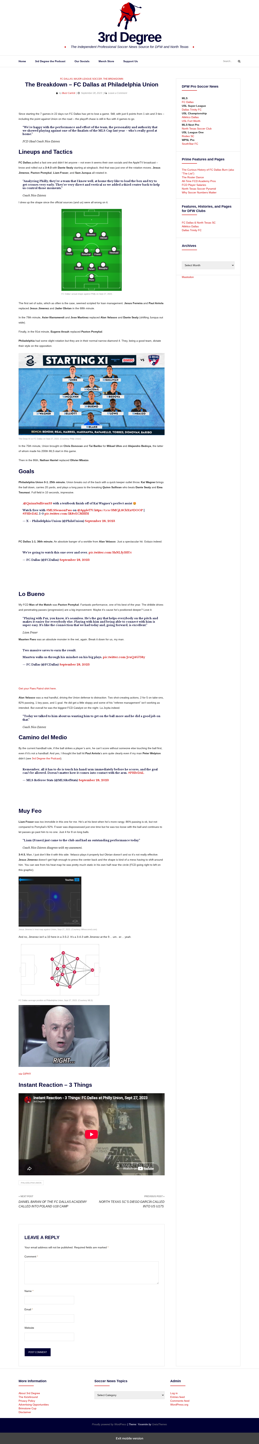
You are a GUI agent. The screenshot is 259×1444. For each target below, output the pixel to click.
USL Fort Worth (191, 120)
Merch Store (106, 61)
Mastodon (188, 277)
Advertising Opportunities (34, 1404)
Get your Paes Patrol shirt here (37, 688)
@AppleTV (85, 510)
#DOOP (137, 510)
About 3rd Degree (29, 1393)
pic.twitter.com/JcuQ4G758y (124, 657)
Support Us (130, 61)
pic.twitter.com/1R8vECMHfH (67, 513)
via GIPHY (25, 1073)
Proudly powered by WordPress (109, 1424)
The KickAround (28, 1396)
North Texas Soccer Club (197, 128)
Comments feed (179, 1400)
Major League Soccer (88, 79)
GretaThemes (159, 1424)
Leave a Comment (117, 93)
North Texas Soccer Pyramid (199, 188)
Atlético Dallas (190, 117)
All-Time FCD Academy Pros (199, 181)
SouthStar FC (190, 143)
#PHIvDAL (30, 513)
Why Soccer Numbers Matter (199, 192)
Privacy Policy (27, 1400)
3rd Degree (129, 37)
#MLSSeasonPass (59, 510)
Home (22, 61)
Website (29, 1327)
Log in (174, 1393)
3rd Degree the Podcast (50, 61)
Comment (31, 1256)
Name (28, 1291)
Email (28, 1309)
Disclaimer (25, 1412)
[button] (22, 105)
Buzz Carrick (68, 93)
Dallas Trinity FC (192, 109)
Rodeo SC (188, 136)
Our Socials (82, 61)
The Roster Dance (193, 177)
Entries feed (177, 1396)
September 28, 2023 (100, 521)
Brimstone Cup (27, 1408)
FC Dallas (66, 79)
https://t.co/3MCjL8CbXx (112, 510)
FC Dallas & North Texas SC (199, 222)
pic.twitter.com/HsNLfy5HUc (110, 552)
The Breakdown (113, 79)
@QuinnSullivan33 (37, 503)
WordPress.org (179, 1404)
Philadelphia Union (31, 1183)
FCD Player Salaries (194, 184)
